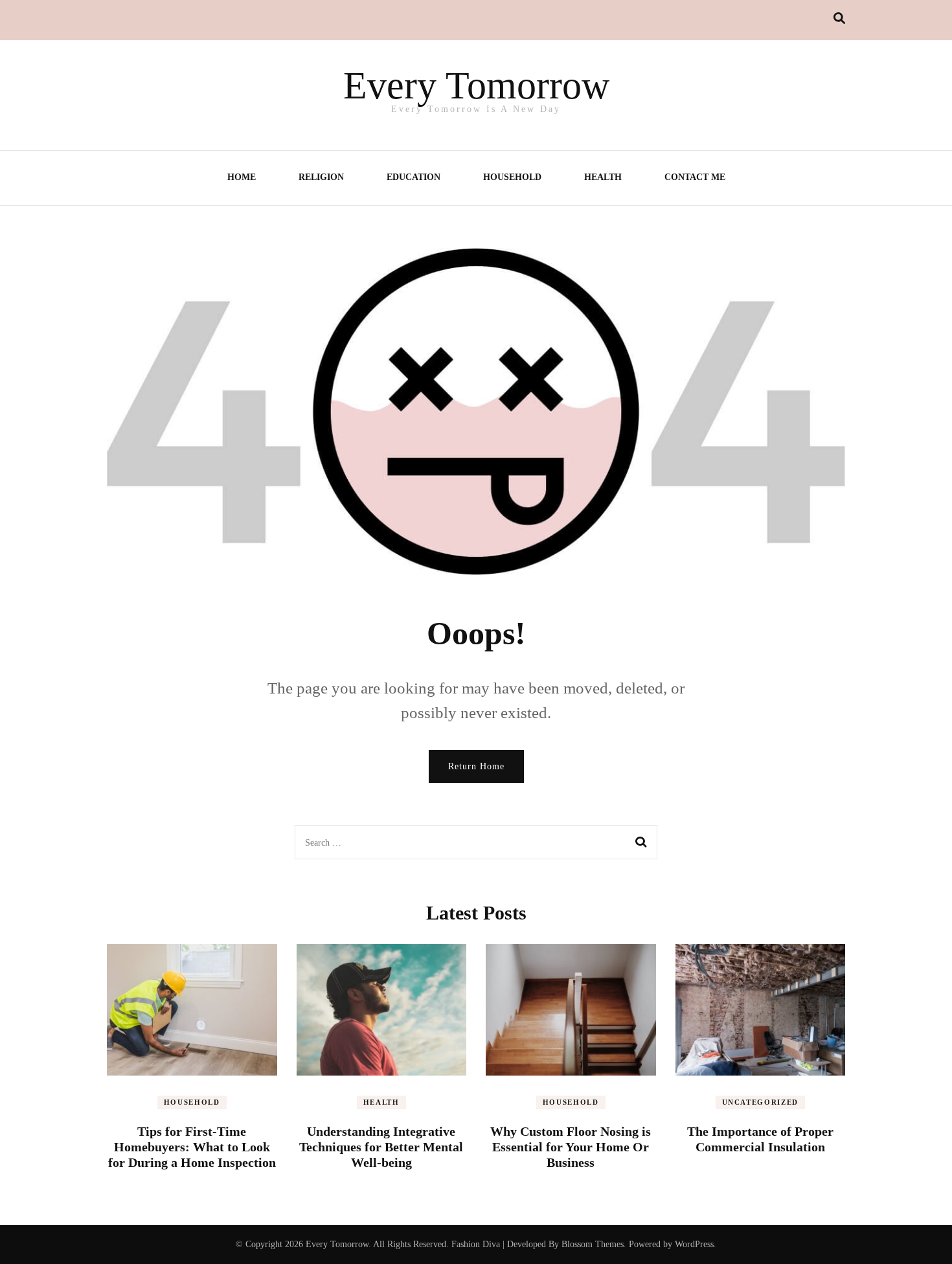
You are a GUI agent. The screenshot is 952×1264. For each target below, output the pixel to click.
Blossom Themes (592, 1244)
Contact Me (694, 177)
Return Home (476, 766)
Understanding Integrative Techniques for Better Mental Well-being (381, 1146)
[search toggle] (839, 18)
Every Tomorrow (476, 85)
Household (512, 177)
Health (603, 177)
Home (241, 177)
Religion (321, 177)
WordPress (694, 1244)
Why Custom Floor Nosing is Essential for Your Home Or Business (570, 1146)
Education (413, 177)
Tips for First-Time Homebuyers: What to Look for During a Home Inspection (192, 1146)
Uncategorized (760, 1102)
